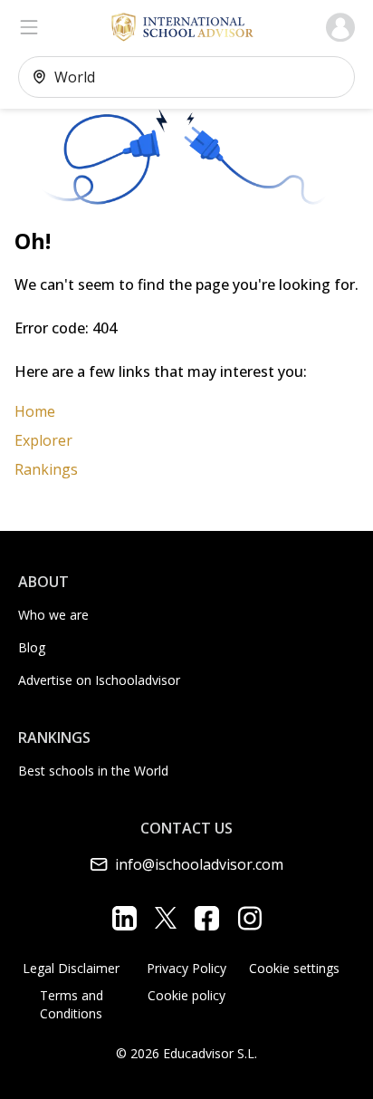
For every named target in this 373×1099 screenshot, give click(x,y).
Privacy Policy (186, 968)
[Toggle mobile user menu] (340, 27)
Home (34, 411)
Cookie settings (294, 968)
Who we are (53, 614)
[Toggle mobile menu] (29, 27)
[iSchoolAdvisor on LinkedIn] (124, 917)
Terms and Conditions (71, 1004)
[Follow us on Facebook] (207, 917)
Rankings (46, 469)
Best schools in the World (93, 770)
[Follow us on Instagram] (249, 917)
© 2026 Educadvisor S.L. (186, 1053)
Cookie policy (186, 995)
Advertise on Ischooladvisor (99, 680)
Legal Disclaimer (71, 968)
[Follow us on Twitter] (166, 917)
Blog (31, 647)
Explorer (43, 440)
